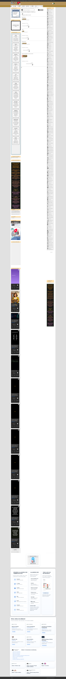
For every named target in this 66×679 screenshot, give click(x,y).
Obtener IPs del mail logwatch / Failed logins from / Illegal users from (21, 655)
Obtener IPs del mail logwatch (16, 654)
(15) (50, 30)
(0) (51, 61)
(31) (51, 21)
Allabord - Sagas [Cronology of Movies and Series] (33, 673)
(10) (50, 122)
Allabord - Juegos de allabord (16, 672)
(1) (49, 43)
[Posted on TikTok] (18, 285)
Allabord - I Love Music (45, 665)
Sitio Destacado (50, 316)
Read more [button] (13, 306)
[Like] (13, 310)
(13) (49, 45)
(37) (50, 12)
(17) (50, 91)
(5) (49, 58)
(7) (50, 36)
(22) (51, 15)
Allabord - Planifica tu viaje (16, 665)
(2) (50, 79)
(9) (51, 33)
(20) (50, 107)
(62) (50, 101)
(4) (50, 55)
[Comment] (15, 310)
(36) (50, 27)
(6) (50, 24)
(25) (49, 39)
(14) (50, 150)
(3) (49, 46)
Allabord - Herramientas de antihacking (28, 649)
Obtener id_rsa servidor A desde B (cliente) (18, 656)
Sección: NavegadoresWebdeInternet (25, 25)
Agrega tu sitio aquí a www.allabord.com (50, 309)
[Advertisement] (51, 266)
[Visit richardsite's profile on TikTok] (12, 285)
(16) (49, 49)
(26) (51, 9)
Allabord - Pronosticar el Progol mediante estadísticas (32, 666)
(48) (50, 18)
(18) (50, 42)
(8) (51, 217)
